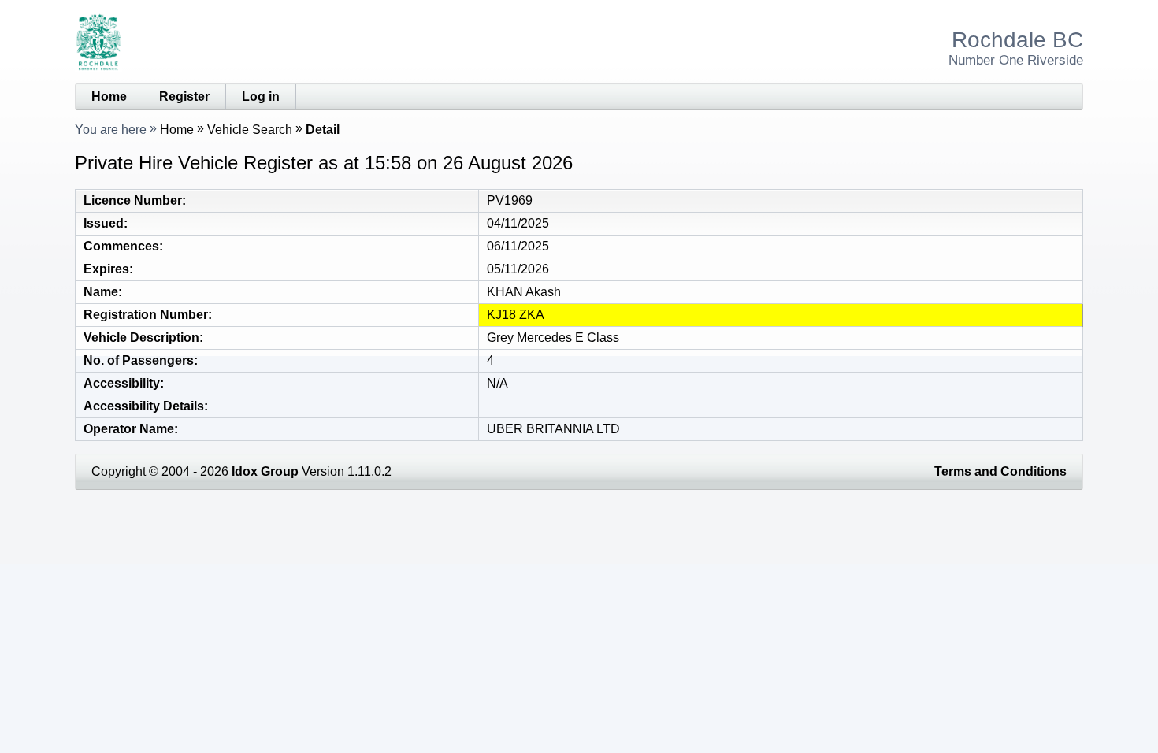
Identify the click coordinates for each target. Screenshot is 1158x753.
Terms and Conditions (1000, 471)
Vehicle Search (249, 129)
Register (184, 96)
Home (109, 96)
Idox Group (265, 471)
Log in (261, 96)
